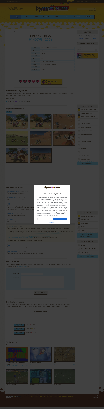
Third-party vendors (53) (50, 205)
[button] (52, 222)
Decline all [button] (44, 219)
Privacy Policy (55, 215)
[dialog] (52, 204)
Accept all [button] (60, 219)
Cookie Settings (47, 215)
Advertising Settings (46, 213)
